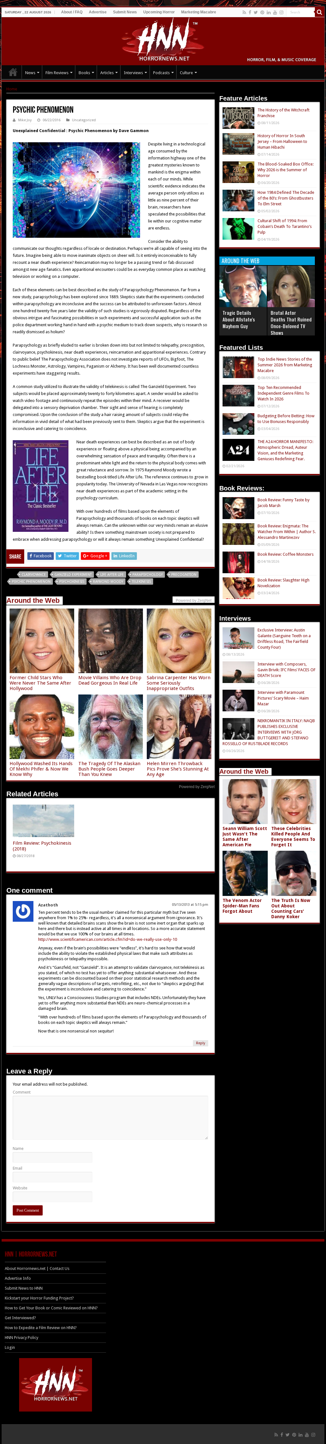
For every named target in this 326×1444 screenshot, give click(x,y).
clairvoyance (34, 575)
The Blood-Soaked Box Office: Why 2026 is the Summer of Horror (286, 170)
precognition (183, 575)
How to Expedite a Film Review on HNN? (41, 1327)
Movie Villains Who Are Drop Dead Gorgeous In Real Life (109, 680)
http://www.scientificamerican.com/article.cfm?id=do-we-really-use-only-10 (107, 939)
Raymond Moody (108, 582)
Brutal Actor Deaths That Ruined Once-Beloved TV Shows (291, 322)
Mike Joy (25, 120)
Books (84, 72)
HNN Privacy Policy (21, 1337)
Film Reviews (57, 72)
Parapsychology (147, 575)
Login (10, 1347)
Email (17, 1168)
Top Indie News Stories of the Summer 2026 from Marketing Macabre (285, 365)
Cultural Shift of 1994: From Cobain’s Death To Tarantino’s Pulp (285, 226)
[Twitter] (256, 12)
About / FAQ (71, 12)
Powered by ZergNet (197, 787)
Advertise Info (18, 1278)
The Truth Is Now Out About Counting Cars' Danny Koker (290, 908)
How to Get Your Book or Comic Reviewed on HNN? (51, 1308)
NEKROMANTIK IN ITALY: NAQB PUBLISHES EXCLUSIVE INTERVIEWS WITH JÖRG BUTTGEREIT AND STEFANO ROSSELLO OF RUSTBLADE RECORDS (269, 732)
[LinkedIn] (268, 12)
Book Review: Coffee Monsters (286, 554)
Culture (186, 72)
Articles (107, 72)
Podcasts (161, 72)
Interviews (133, 72)
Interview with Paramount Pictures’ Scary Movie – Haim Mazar (283, 698)
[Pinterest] (262, 12)
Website (20, 1188)
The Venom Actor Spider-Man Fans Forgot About (242, 906)
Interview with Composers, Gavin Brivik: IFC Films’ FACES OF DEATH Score (286, 670)
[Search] (319, 12)
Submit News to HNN (24, 1288)
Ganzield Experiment (73, 575)
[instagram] (281, 12)
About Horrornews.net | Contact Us (37, 1268)
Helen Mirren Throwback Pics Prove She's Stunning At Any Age (178, 769)
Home (11, 89)
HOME (13, 72)
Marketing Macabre (198, 12)
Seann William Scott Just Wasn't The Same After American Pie (245, 836)
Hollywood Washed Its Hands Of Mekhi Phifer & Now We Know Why (41, 769)
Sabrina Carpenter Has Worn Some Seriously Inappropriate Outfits (178, 683)
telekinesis (141, 582)
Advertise (98, 12)
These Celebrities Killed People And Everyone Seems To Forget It (293, 836)
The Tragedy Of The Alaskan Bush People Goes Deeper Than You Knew (109, 769)
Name (18, 1148)
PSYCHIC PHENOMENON (31, 582)
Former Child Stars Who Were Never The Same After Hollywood (40, 683)
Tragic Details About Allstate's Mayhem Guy (239, 319)
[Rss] (244, 12)
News (30, 72)
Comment (22, 1092)
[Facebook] (250, 12)
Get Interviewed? (20, 1317)
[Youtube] (275, 12)
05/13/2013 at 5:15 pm (190, 905)
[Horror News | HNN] (163, 40)
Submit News (125, 12)
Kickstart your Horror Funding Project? (39, 1298)
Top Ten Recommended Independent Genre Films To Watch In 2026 (283, 393)
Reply (200, 1043)
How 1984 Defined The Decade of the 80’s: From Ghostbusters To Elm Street (286, 198)
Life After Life (112, 575)
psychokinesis (71, 582)
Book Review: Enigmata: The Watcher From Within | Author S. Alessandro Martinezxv (287, 532)
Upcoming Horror (159, 12)
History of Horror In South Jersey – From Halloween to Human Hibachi (282, 141)
